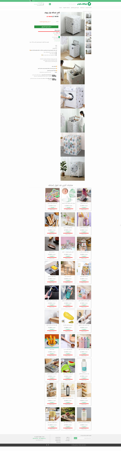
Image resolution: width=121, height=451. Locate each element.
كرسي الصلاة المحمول (84, 203)
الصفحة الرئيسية (89, 7)
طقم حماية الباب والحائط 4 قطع (52, 325)
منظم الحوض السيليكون (52, 276)
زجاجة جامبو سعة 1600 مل (84, 227)
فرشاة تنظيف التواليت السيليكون (84, 325)
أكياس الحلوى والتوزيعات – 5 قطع (67, 252)
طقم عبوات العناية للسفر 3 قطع (84, 349)
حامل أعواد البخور (52, 252)
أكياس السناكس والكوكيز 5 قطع (84, 300)
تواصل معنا (68, 439)
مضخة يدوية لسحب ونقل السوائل (52, 300)
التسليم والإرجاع (55, 48)
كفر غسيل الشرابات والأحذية (67, 325)
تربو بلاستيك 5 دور (84, 398)
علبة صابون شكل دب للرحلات (67, 227)
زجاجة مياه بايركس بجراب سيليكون (67, 398)
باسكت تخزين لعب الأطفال (52, 398)
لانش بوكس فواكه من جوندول (68, 373)
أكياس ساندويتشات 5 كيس (51, 227)
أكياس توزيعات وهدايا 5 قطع (52, 203)
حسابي (33, 1)
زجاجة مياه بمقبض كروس (84, 276)
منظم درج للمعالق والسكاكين (52, 373)
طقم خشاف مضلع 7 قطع (68, 422)
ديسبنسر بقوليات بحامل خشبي (52, 422)
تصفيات (60, 7)
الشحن (56, 46)
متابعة (75, 438)
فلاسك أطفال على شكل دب (84, 252)
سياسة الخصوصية (57, 440)
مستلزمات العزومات (66, 7)
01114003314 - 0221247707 (38, 4)
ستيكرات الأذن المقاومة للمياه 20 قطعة (68, 203)
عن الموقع (68, 437)
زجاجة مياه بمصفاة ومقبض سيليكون (68, 300)
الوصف (56, 45)
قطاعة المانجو (52, 349)
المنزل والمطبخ (85, 11)
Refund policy (58, 442)
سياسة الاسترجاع (58, 437)
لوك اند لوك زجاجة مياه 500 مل (84, 373)
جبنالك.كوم (76, 445)
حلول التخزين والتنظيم (75, 7)
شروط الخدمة (68, 440)
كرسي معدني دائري (68, 276)
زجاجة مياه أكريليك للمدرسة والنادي (84, 422)
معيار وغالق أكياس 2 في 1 (68, 349)
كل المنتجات (82, 7)
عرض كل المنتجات (57, 439)
